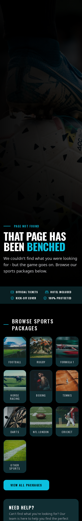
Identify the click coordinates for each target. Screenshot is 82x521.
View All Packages (26, 485)
